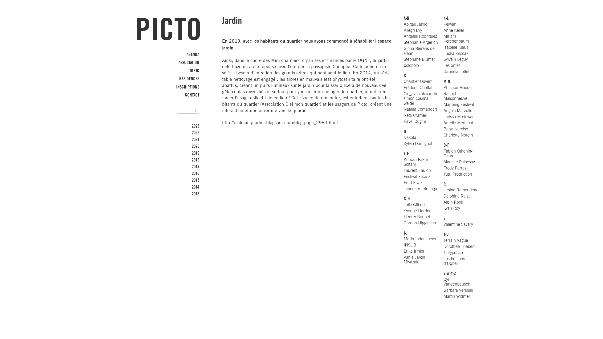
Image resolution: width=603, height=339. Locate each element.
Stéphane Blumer (419, 59)
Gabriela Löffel (456, 71)
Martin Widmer (457, 296)
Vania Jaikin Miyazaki (414, 259)
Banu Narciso (456, 129)
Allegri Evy (413, 30)
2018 (195, 160)
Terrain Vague (456, 240)
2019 (195, 153)
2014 (195, 187)
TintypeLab (453, 252)
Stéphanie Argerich (421, 42)
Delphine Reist (457, 196)
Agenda (193, 54)
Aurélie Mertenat (458, 123)
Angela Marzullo (458, 111)
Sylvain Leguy (456, 59)
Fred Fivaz (413, 183)
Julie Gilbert (414, 205)
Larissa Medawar (459, 117)
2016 (195, 173)
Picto (168, 30)
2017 (195, 166)
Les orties (452, 65)
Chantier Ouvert (418, 81)
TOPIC (194, 70)
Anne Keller (454, 30)
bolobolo (411, 65)
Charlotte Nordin (458, 135)
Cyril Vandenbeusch (457, 282)
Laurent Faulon (417, 170)
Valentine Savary (458, 224)
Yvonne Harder (417, 211)
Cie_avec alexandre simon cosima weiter (421, 98)
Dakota (410, 137)
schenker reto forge (421, 189)
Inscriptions (187, 87)
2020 (195, 146)
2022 (195, 132)
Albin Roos (453, 202)
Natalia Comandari (420, 109)
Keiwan (450, 24)
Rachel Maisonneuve (455, 96)
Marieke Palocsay (459, 162)
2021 (195, 139)
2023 (195, 126)
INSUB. (410, 245)
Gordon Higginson (420, 223)
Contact (192, 95)
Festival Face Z (417, 176)
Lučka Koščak (456, 53)
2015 (195, 180)
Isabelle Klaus (456, 47)
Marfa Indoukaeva (420, 239)
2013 (195, 194)
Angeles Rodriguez (420, 36)
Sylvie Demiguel (418, 143)
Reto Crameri (415, 115)
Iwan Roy (452, 208)
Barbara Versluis (458, 290)
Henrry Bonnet (417, 217)
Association (189, 62)
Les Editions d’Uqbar (454, 261)
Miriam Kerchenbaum (456, 38)
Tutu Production (458, 174)
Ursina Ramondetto (461, 190)
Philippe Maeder (458, 87)
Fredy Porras (455, 168)
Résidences (189, 79)
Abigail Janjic (415, 24)
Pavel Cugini (415, 121)
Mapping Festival (459, 104)
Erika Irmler (414, 251)
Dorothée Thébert (459, 246)
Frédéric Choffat (418, 87)
